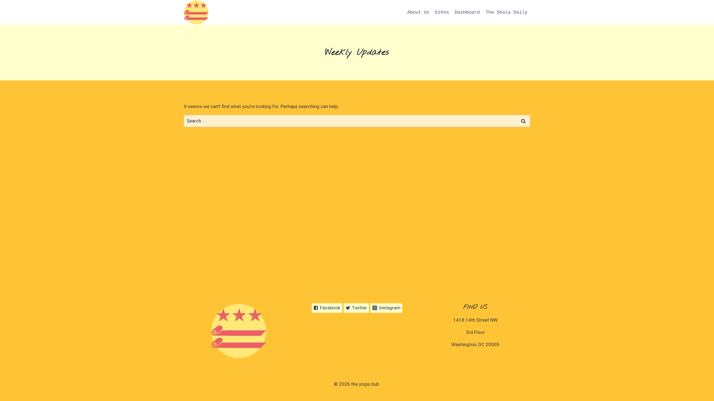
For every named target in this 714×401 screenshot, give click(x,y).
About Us (418, 12)
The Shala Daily (506, 12)
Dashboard (467, 12)
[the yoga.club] (196, 12)
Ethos (442, 12)
